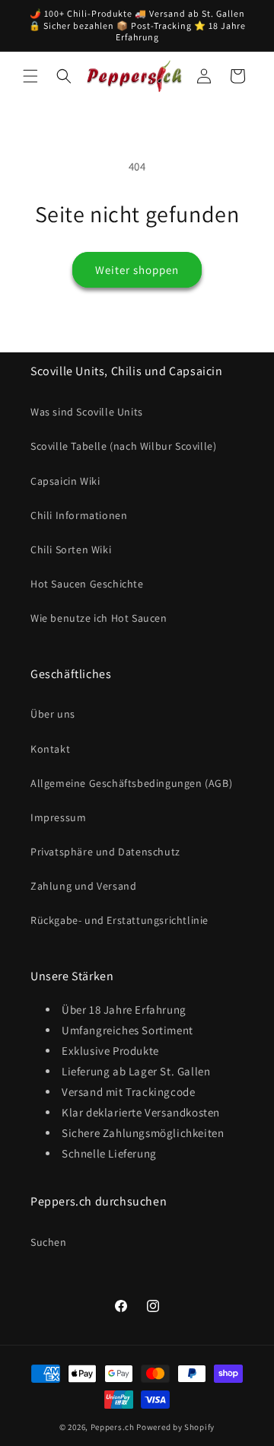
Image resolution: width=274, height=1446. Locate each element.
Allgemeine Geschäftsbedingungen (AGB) (131, 783)
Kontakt (50, 749)
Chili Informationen (78, 515)
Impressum (58, 817)
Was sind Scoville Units (86, 412)
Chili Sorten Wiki (70, 549)
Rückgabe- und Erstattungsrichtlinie (119, 920)
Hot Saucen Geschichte (87, 584)
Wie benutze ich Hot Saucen (98, 618)
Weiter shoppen (137, 270)
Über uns (52, 714)
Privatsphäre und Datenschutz (105, 851)
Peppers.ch (113, 1427)
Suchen (48, 1242)
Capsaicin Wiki (65, 481)
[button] (30, 76)
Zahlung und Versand (83, 886)
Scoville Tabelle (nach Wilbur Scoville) (123, 446)
